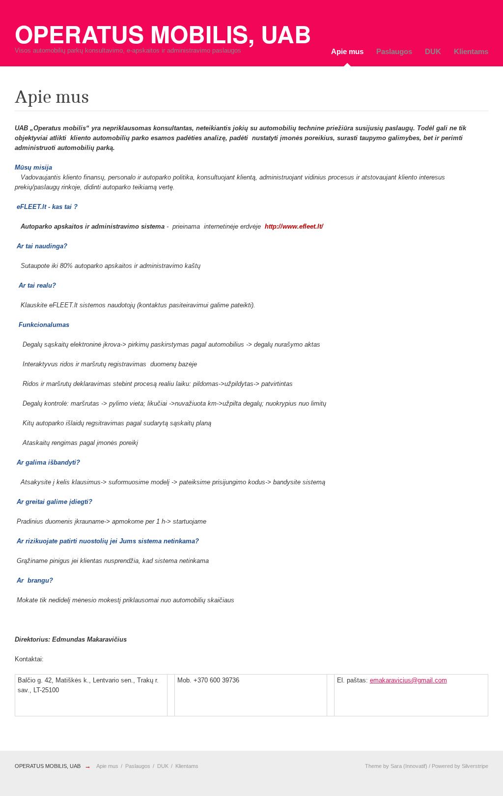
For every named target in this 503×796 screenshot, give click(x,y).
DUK (433, 51)
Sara (396, 766)
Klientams (471, 51)
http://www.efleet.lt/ (294, 226)
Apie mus (347, 51)
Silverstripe (475, 766)
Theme (373, 766)
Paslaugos (394, 51)
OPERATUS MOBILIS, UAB (48, 766)
